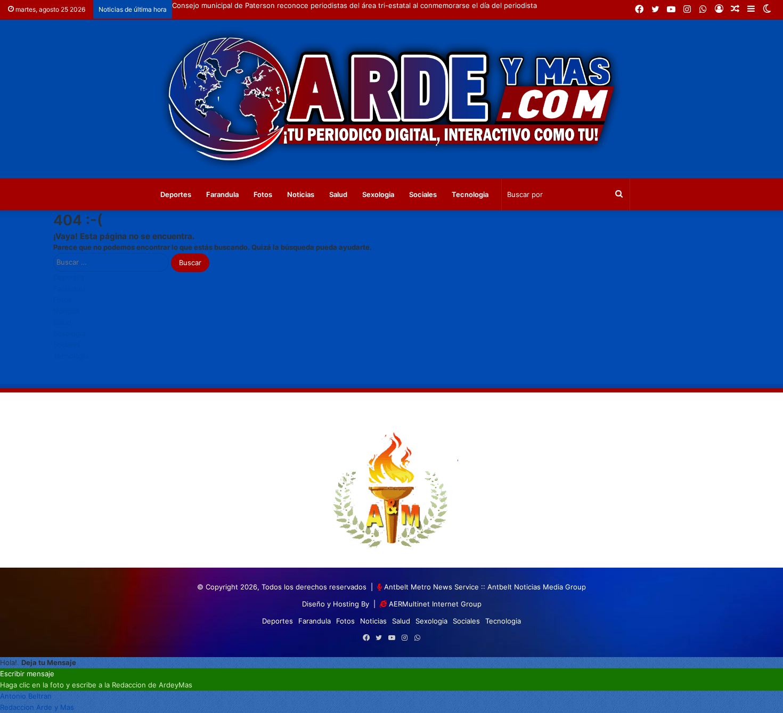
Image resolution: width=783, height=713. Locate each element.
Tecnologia (470, 194)
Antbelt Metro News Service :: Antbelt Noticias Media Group (485, 587)
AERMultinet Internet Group (435, 604)
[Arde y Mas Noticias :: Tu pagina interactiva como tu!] (391, 99)
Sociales (423, 194)
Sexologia (378, 194)
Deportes (175, 194)
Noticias (300, 194)
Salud (338, 194)
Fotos (263, 194)
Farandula (222, 194)
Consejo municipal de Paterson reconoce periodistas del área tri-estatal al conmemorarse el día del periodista (354, 5)
